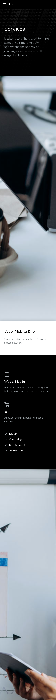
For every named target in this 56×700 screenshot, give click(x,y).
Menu (10, 4)
